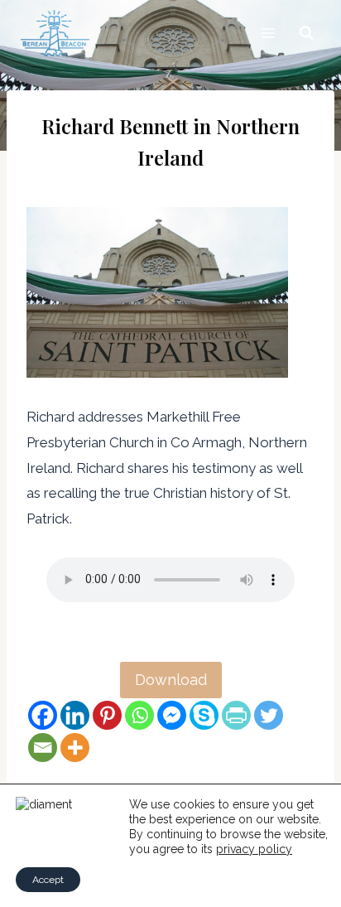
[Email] (42, 747)
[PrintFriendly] (236, 715)
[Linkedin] (74, 715)
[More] (74, 747)
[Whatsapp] (139, 715)
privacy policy (254, 849)
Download (171, 679)
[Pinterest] (107, 715)
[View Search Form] (306, 33)
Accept (48, 879)
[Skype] (204, 715)
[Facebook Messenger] (171, 715)
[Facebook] (42, 715)
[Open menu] (267, 33)
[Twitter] (268, 715)
